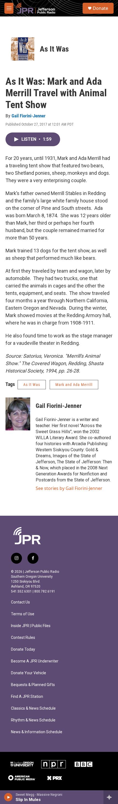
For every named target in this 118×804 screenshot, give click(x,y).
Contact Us (20, 602)
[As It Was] (22, 49)
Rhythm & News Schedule (33, 720)
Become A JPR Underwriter (34, 661)
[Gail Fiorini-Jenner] (17, 413)
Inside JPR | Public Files (30, 626)
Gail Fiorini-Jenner (29, 116)
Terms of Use (22, 614)
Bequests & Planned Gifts (33, 685)
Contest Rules (23, 638)
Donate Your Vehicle (28, 673)
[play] (8, 797)
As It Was (54, 48)
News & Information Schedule (36, 732)
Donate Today (23, 649)
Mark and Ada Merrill (73, 384)
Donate (100, 8)
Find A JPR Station (27, 697)
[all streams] (110, 797)
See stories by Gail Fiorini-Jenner (69, 488)
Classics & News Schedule (33, 708)
